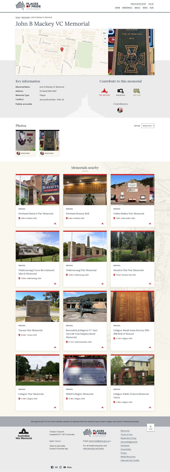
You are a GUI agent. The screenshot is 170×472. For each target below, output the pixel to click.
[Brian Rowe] (120, 110)
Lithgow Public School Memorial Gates (131, 395)
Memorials (127, 7)
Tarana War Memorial (30, 330)
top (151, 429)
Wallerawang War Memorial (81, 270)
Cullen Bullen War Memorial (128, 213)
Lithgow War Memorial (31, 393)
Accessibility (126, 449)
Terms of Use (126, 434)
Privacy (124, 453)
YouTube (64, 467)
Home (117, 7)
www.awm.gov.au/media (93, 448)
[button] (61, 49)
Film (151, 7)
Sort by (137, 126)
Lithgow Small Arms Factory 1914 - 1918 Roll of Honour (132, 332)
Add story (137, 95)
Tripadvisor (56, 467)
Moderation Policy (128, 438)
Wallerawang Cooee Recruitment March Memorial (36, 272)
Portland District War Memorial (36, 213)
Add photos (120, 95)
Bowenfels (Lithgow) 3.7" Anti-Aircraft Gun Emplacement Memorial (82, 334)
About (137, 7)
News (145, 7)
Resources (125, 430)
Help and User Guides (130, 460)
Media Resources (128, 456)
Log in (150, 4)
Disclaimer (125, 445)
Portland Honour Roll (77, 213)
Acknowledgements (129, 442)
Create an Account (138, 4)
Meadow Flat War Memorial (128, 270)
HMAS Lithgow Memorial (79, 393)
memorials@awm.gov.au (99, 441)
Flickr (70, 467)
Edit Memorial (104, 95)
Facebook (52, 467)
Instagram (60, 467)
